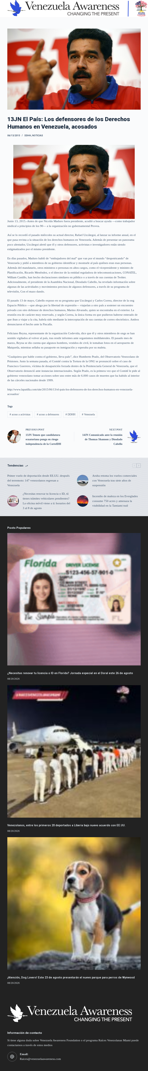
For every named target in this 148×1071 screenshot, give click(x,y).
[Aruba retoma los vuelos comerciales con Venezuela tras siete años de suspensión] (82, 480)
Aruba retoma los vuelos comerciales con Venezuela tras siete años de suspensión (114, 480)
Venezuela (88, 414)
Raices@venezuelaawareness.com (40, 1058)
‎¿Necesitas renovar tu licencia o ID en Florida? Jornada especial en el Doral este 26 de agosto (70, 673)
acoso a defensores (48, 414)
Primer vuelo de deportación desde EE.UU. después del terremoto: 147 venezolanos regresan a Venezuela (38, 480)
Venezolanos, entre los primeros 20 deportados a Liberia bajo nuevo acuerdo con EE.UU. (66, 825)
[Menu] (139, 8)
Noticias (37, 135)
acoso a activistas (20, 414)
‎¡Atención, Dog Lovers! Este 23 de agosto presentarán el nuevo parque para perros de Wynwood (71, 977)
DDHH (27, 135)
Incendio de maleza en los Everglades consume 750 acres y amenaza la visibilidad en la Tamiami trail (115, 501)
